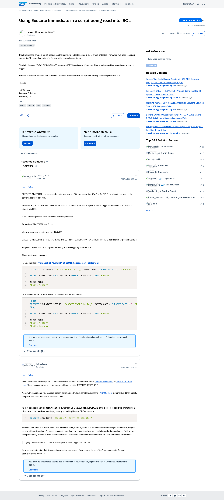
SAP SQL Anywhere (27, 45)
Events (105, 4)
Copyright (64, 496)
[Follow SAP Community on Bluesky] (175, 496)
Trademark (91, 496)
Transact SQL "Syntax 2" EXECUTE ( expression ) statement (68, 263)
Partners (95, 4)
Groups (72, 4)
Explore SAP (188, 4)
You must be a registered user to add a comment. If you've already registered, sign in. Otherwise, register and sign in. (78, 338)
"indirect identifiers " (104, 382)
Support (101, 496)
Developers (84, 4)
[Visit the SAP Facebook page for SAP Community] (170, 496)
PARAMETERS (105, 393)
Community (35, 4)
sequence (46, 105)
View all (149, 210)
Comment (133, 116)
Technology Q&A (70, 10)
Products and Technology (55, 4)
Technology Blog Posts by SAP (162, 86)
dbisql (22, 105)
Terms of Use (51, 496)
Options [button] (203, 21)
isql (38, 105)
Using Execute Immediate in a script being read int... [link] (97, 10)
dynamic (31, 105)
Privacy (41, 496)
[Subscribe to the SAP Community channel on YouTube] (179, 496)
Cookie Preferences (115, 496)
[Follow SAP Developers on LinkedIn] (184, 496)
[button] (194, 33)
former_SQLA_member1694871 (41, 32)
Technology (58, 10)
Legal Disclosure (77, 496)
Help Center (116, 4)
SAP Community (25, 10)
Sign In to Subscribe (190, 20)
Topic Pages (129, 4)
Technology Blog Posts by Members (164, 98)
